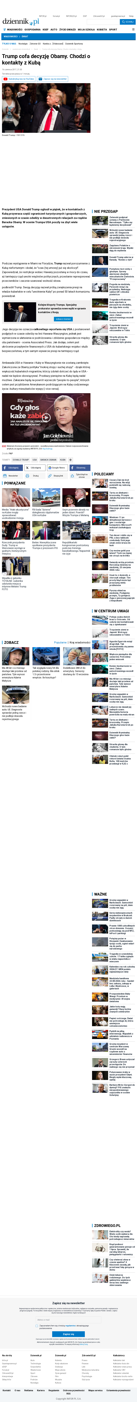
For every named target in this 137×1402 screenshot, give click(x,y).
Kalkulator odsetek (121, 1373)
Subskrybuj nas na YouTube (21, 79)
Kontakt (7, 1390)
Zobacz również (63, 319)
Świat (25, 36)
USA (35, 460)
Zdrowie (34, 1376)
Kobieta (58, 1360)
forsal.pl (56, 16)
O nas (17, 1390)
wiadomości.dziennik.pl (21, 49)
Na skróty (7, 1355)
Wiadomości (11, 36)
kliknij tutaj (84, 1344)
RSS (68, 1393)
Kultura (58, 1383)
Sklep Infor (6, 1380)
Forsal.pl (5, 1370)
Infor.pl (5, 1360)
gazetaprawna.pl (118, 16)
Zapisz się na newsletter (55, 79)
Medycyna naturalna (90, 1370)
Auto (33, 1360)
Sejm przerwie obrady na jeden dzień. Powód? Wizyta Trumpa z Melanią (75, 512)
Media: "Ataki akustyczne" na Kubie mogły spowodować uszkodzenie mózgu (15, 513)
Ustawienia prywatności (118, 1390)
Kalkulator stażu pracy (122, 1367)
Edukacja (59, 1367)
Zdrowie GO (35, 43)
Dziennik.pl (36, 1355)
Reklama (28, 1390)
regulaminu (70, 1326)
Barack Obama (48, 460)
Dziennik (5, 49)
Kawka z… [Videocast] (53, 43)
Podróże (34, 1380)
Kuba (62, 460)
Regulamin (54, 1390)
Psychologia (87, 1376)
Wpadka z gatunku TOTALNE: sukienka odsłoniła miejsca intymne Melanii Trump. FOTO (14, 584)
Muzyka (58, 1380)
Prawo (84, 1360)
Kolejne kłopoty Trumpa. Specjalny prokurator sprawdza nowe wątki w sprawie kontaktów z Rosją (62, 308)
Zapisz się (68, 1334)
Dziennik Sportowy (74, 43)
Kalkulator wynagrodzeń (123, 1380)
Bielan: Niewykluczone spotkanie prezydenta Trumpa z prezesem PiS (45, 545)
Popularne (60, 642)
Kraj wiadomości (80, 642)
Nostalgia (22, 43)
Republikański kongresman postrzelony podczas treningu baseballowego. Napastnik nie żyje (76, 548)
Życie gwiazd (60, 1373)
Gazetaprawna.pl (9, 1363)
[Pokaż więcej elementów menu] (133, 29)
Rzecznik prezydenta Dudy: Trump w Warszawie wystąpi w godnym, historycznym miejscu (14, 548)
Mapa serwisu (95, 1390)
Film (57, 1376)
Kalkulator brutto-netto (122, 1376)
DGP (85, 16)
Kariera (41, 1390)
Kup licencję (47, 449)
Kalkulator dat (119, 1360)
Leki (83, 1367)
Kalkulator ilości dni (121, 1363)
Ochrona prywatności (73, 1390)
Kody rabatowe (61, 1363)
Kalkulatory (119, 1355)
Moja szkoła (60, 1370)
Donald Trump (21, 460)
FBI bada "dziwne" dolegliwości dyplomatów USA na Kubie (45, 512)
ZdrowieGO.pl (99, 16)
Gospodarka (36, 1367)
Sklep (131, 16)
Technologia (36, 1363)
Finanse (85, 1363)
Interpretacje (7, 1376)
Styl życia (86, 1380)
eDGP (4, 1367)
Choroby (85, 1373)
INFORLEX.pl (71, 16)
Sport (33, 1373)
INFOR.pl (42, 16)
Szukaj (130, 22)
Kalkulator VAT (119, 1370)
